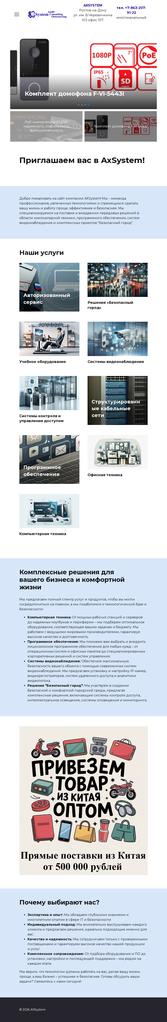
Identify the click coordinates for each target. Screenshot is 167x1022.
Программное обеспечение (42, 471)
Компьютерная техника (42, 534)
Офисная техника (105, 475)
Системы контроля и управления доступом (41, 418)
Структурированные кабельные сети (116, 408)
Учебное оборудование (42, 361)
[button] (78, 105)
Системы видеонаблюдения (116, 361)
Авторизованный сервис (46, 298)
